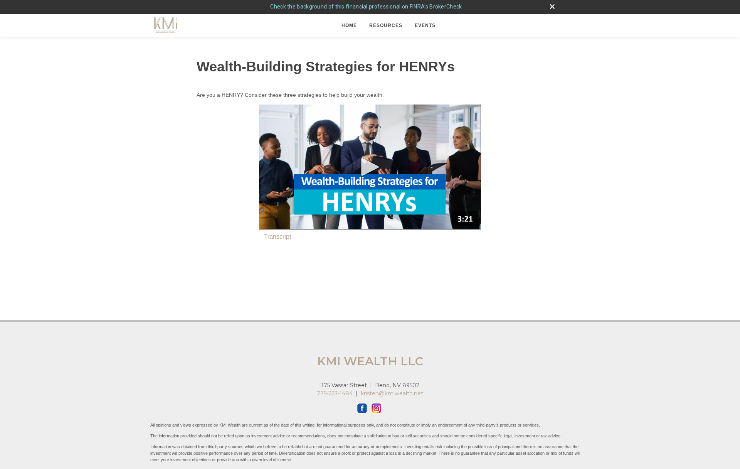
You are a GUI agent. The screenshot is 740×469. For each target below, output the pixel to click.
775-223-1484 (335, 393)
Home (349, 25)
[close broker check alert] (552, 6)
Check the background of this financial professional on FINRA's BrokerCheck (366, 6)
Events (425, 25)
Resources (385, 25)
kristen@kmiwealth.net (392, 393)
